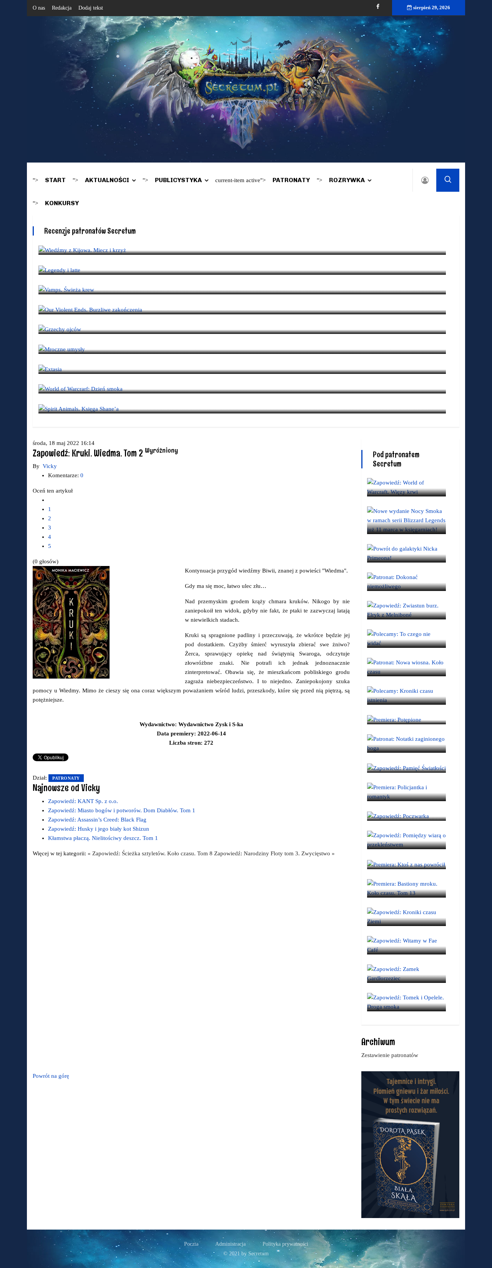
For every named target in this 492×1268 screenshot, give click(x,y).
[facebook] (377, 7)
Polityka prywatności (285, 1244)
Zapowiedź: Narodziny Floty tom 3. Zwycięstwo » (274, 853)
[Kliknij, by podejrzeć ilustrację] (71, 622)
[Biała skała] (410, 1144)
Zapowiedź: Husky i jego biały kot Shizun (98, 829)
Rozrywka (347, 180)
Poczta (191, 1244)
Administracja (230, 1244)
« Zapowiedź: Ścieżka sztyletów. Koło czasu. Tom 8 (151, 853)
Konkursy (62, 203)
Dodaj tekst (90, 8)
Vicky (50, 466)
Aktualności (107, 180)
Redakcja (61, 8)
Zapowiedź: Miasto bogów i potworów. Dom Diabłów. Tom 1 (121, 810)
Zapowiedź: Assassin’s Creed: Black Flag (97, 820)
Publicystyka (178, 180)
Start (55, 180)
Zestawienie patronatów (389, 1055)
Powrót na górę (51, 1076)
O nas (39, 8)
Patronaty (291, 180)
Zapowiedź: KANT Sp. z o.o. (83, 801)
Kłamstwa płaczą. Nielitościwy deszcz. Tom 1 (103, 838)
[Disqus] (191, 963)
